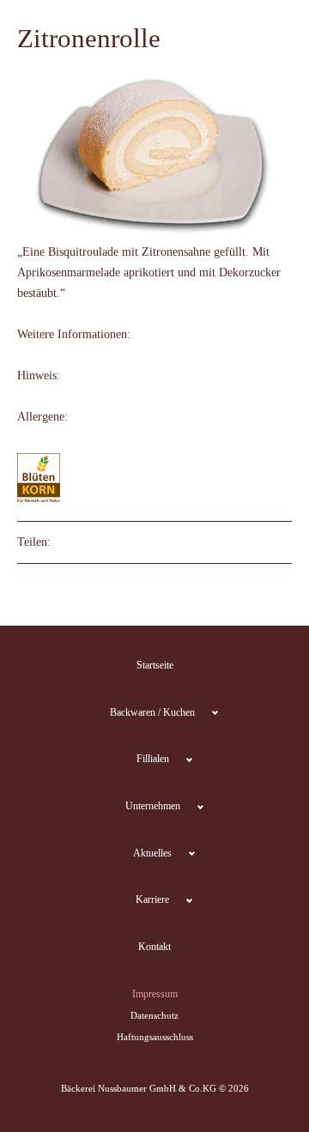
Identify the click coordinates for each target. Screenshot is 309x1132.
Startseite (154, 665)
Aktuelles (152, 853)
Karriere (152, 899)
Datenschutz (154, 1015)
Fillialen (152, 759)
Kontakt (154, 947)
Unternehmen (152, 806)
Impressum (155, 994)
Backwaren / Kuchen (152, 712)
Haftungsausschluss (155, 1037)
